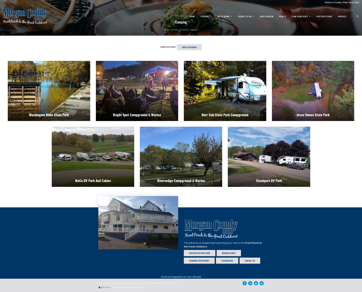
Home (192, 16)
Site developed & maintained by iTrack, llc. (129, 287)
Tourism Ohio (227, 260)
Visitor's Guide (333, 2)
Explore (174, 29)
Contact (342, 16)
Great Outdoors (189, 47)
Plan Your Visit (351, 2)
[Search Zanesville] (357, 16)
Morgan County (229, 253)
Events (282, 16)
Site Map (174, 283)
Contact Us (250, 260)
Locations (184, 29)
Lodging (205, 16)
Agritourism (266, 16)
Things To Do (245, 16)
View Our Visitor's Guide (199, 253)
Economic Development (199, 260)
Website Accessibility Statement (156, 283)
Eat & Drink (223, 16)
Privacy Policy (136, 283)
